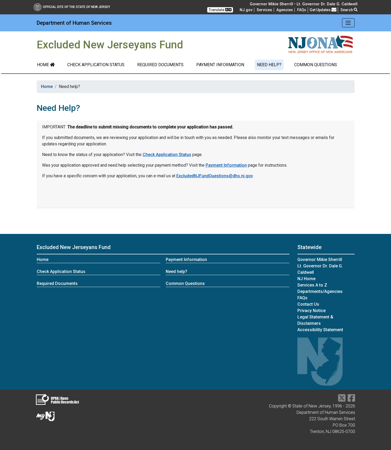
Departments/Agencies (320, 291)
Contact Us (308, 304)
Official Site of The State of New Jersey (76, 7)
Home (43, 64)
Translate (217, 10)
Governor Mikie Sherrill (319, 259)
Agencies (284, 10)
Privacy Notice (311, 310)
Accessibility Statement (320, 329)
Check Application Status (95, 64)
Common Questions (315, 64)
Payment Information (220, 64)
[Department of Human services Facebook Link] (351, 399)
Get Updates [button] (320, 10)
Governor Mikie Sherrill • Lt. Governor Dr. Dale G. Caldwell (303, 4)
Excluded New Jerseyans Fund (74, 247)
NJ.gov (246, 10)
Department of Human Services (74, 23)
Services (264, 10)
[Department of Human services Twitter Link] (342, 399)
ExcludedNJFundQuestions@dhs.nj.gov (214, 175)
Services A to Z (312, 285)
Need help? (269, 64)
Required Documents (160, 64)
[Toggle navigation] (348, 22)
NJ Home (306, 278)
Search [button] (347, 10)
